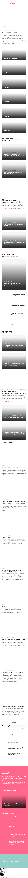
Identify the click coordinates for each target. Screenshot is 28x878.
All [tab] (3, 256)
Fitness (6, 281)
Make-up (17, 389)
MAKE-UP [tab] (18, 256)
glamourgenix (21, 858)
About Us (5, 861)
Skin (3, 29)
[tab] (5, 813)
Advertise (18, 861)
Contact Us (6, 864)
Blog (11, 861)
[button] (14, 874)
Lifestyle (12, 281)
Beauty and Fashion (10, 152)
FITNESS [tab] (7, 256)
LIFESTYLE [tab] (12, 256)
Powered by (4, 877)
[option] (14, 27)
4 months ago (7, 805)
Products (7, 343)
